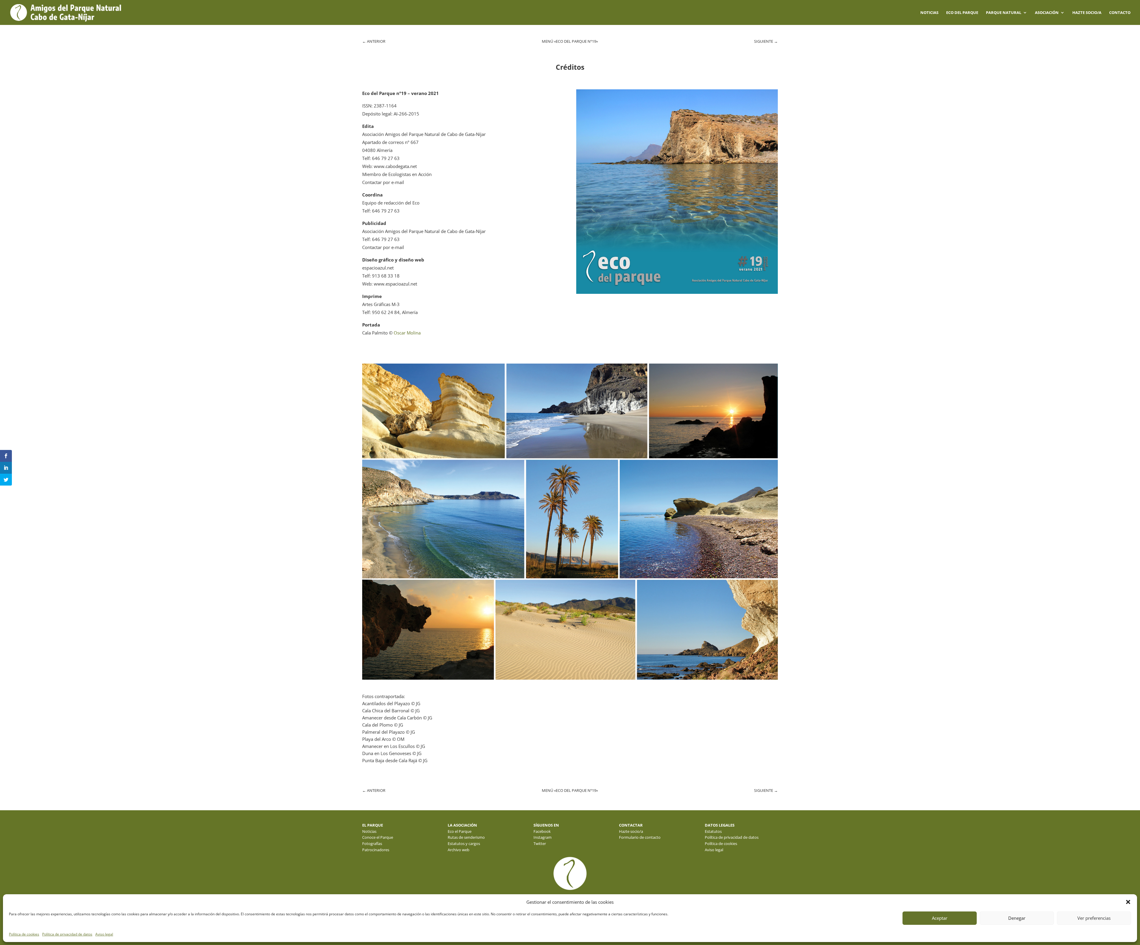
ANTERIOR (373, 41)
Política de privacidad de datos (67, 934)
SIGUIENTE (766, 41)
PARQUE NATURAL (1003, 12)
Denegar (1016, 918)
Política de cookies (24, 934)
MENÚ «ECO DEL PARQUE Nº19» (570, 41)
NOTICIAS (929, 12)
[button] (1128, 902)
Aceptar (939, 918)
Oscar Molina (407, 333)
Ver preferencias (1094, 918)
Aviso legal (104, 934)
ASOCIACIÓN (1047, 12)
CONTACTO (1119, 12)
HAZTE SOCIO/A (1086, 12)
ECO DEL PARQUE (962, 12)
